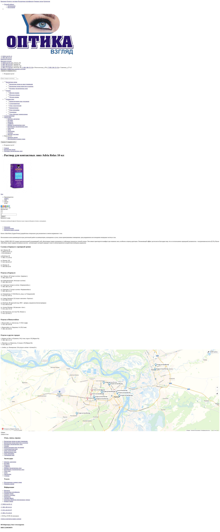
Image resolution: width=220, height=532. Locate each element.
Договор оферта (8, 498)
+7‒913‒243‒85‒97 (6, 66)
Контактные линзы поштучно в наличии (21, 86)
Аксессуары (7, 117)
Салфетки (10, 123)
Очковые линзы (38, 1)
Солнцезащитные (14, 103)
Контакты (3, 1)
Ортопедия (46, 1)
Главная (6, 148)
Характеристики (9, 228)
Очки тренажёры (14, 110)
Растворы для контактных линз (18, 88)
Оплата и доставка (12, 1)
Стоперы (10, 133)
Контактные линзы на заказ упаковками (21, 84)
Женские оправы (14, 93)
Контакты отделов (6, 61)
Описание (7, 227)
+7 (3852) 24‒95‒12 (6, 56)
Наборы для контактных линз (16, 125)
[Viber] (5, 206)
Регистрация (11, 7)
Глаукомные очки (9, 455)
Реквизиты (7, 496)
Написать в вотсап (6, 59)
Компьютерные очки (10, 452)
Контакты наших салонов (11, 230)
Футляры (10, 120)
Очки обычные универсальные (18, 114)
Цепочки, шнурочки (14, 119)
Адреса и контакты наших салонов (11, 519)
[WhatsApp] (7, 206)
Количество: (4, 209)
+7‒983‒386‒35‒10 (27, 67)
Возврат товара (8, 501)
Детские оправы (14, 97)
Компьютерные (13, 108)
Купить (3, 216)
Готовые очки (10, 99)
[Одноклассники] (3, 206)
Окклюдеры (11, 131)
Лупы (9, 129)
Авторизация (11, 6)
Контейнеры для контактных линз (18, 126)
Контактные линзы (11, 82)
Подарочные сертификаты (26, 1)
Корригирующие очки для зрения (19, 101)
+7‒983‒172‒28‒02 (6, 67)
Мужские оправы (14, 95)
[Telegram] (9, 206)
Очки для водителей (15, 105)
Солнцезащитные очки (11, 449)
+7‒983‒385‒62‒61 (6, 58)
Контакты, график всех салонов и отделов (13, 69)
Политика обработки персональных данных (17, 500)
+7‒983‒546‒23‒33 (52, 67)
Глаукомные (12, 112)
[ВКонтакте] (1, 206)
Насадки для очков (13, 134)
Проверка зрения (13, 137)
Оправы (8, 90)
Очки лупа (11, 128)
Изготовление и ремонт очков (16, 139)
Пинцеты (10, 122)
